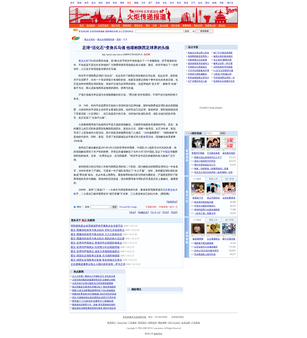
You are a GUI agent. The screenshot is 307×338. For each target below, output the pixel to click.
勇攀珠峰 (186, 25)
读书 (172, 3)
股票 (108, 3)
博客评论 (138, 25)
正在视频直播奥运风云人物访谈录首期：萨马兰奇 (98, 264)
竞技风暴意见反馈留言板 (134, 317)
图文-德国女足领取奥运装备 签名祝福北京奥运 (96, 260)
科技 (115, 3)
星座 (186, 3)
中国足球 (168, 151)
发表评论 (172, 202)
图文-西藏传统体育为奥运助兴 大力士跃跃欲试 (96, 234)
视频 (136, 3)
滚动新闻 (91, 25)
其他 (119, 39)
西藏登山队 (210, 25)
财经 (101, 3)
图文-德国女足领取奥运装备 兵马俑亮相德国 (95, 255)
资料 (148, 25)
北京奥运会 (169, 189)
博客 (122, 3)
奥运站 (222, 25)
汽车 (143, 3)
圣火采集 (164, 25)
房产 (150, 3)
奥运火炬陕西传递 (105, 39)
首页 (72, 3)
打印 (165, 212)
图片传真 (115, 25)
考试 (179, 3)
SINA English (174, 322)
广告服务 (132, 322)
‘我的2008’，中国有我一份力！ (161, 207)
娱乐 (93, 3)
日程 (155, 25)
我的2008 (198, 25)
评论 (132, 212)
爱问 (207, 3)
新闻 (79, 3)
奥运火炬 (83, 61)
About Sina (122, 322)
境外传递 (175, 25)
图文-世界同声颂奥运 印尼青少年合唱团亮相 (95, 247)
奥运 (84, 220)
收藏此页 (143, 212)
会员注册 (185, 322)
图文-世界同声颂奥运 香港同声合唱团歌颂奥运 (96, 243)
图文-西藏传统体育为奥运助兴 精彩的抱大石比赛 (98, 238)
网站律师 (162, 322)
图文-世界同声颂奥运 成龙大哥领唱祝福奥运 (95, 251)
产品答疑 (195, 322)
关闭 (174, 212)
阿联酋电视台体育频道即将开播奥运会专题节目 (97, 226)
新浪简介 (111, 322)
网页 (79, 207)
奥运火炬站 (89, 39)
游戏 (157, 3)
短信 (200, 3)
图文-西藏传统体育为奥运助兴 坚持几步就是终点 (98, 230)
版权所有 (158, 333)
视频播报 (127, 25)
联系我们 (142, 322)
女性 (165, 3)
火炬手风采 (103, 25)
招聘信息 (152, 322)
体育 (86, 3)
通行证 (230, 3)
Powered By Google (128, 207)
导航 (221, 3)
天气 (193, 3)
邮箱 (214, 3)
